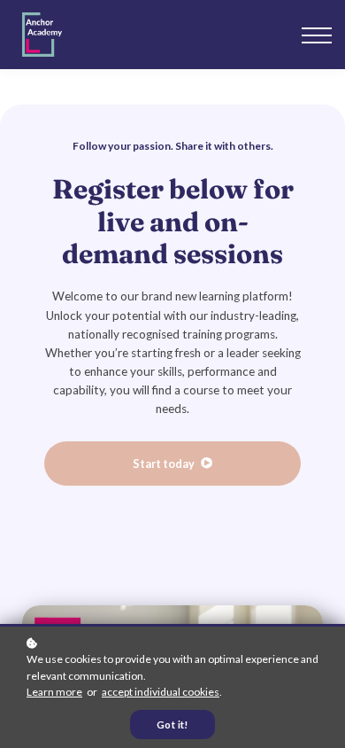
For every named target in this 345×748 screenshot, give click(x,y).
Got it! (172, 724)
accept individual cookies (160, 691)
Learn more (54, 691)
